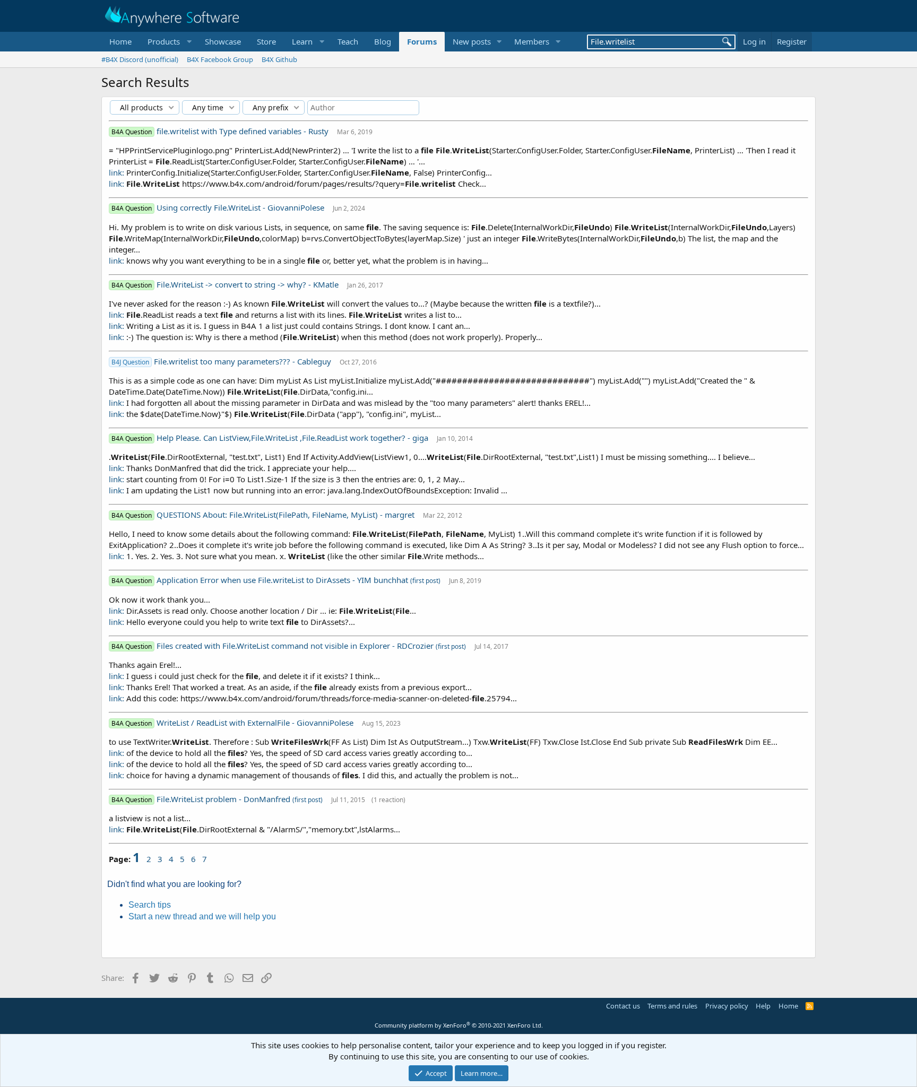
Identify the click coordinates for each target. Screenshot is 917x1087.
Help (763, 1006)
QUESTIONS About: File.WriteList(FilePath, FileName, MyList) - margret (287, 514)
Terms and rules (672, 1006)
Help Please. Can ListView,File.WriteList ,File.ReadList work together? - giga (293, 437)
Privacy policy (726, 1006)
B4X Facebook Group (220, 59)
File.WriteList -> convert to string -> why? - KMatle (249, 284)
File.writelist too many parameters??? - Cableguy (243, 361)
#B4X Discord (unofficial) (139, 59)
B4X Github (279, 59)
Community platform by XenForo (459, 1025)
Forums (422, 41)
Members (531, 41)
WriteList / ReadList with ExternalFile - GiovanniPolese (256, 722)
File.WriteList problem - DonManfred (224, 799)
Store (266, 41)
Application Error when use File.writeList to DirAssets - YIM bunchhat (283, 580)
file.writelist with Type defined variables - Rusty (244, 131)
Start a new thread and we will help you (202, 916)
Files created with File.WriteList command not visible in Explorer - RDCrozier (296, 645)
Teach (348, 41)
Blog (382, 41)
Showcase (223, 41)
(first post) (425, 580)
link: (116, 172)
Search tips (149, 904)
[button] (168, 41)
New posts (472, 41)
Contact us (623, 1006)
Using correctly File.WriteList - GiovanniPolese (241, 207)
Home (120, 41)
